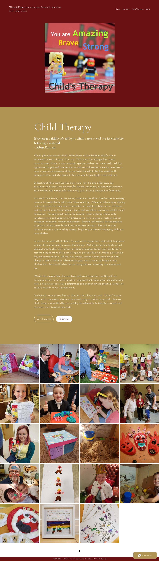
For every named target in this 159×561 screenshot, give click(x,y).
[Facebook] (79, 551)
